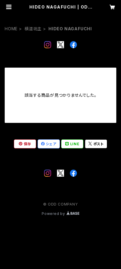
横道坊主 (33, 28)
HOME (11, 28)
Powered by (54, 213)
